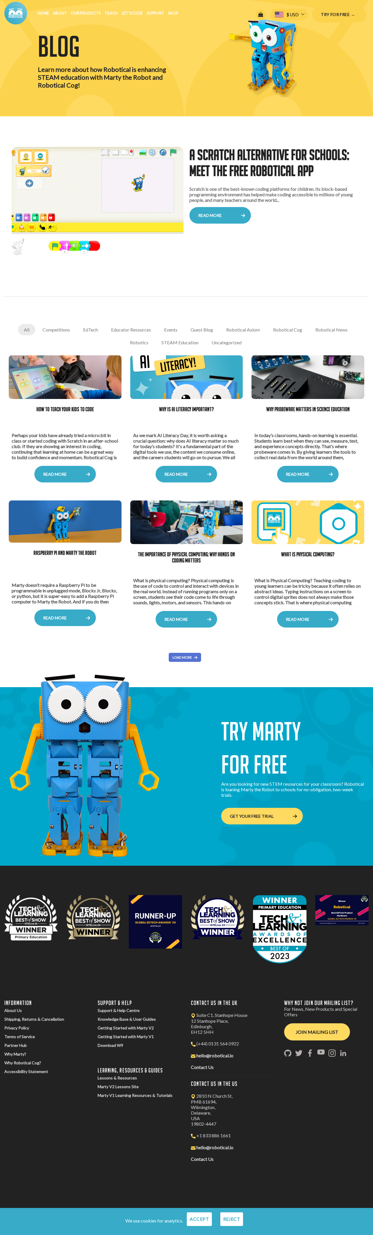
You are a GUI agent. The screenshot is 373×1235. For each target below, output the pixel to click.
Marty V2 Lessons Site (118, 1086)
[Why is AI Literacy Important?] (186, 377)
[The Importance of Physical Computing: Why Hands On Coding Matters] (186, 522)
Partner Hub (15, 1045)
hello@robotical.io (214, 1055)
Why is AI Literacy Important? (186, 409)
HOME (43, 13)
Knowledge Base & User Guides (127, 1019)
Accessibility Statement (26, 1071)
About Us (13, 1010)
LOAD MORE (182, 657)
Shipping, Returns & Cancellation (34, 1019)
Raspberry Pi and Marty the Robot (65, 553)
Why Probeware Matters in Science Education (308, 409)
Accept (199, 1219)
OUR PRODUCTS (86, 13)
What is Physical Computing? (308, 554)
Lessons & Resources (117, 1077)
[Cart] (261, 15)
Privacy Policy (16, 1027)
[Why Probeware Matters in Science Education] (307, 377)
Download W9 (110, 1045)
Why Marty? (15, 1054)
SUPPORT (155, 13)
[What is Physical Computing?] (307, 522)
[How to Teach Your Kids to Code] (65, 377)
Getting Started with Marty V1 (126, 1036)
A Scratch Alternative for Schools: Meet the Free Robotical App (269, 163)
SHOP (173, 13)
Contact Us (202, 1067)
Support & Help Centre (119, 1010)
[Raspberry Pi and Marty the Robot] (65, 521)
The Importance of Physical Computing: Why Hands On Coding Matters (186, 557)
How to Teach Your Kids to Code (65, 409)
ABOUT (60, 13)
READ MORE (210, 215)
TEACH (111, 13)
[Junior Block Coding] (98, 204)
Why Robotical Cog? (22, 1062)
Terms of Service (19, 1036)
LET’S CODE (132, 13)
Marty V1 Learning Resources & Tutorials (135, 1095)
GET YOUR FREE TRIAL (252, 816)
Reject (231, 1219)
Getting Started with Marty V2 (126, 1027)
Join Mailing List (317, 1032)
